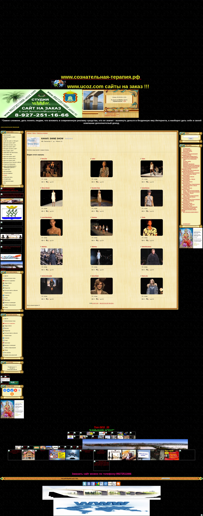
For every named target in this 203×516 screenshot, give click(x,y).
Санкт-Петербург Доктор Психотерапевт (188, 174)
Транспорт (7, 300)
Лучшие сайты (187, 161)
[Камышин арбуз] (96, 434)
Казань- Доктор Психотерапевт (191, 191)
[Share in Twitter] (84, 485)
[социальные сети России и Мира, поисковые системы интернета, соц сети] (112, 115)
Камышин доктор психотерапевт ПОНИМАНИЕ (189, 206)
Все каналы (7, 352)
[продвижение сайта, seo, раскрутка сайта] (14, 380)
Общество (7, 288)
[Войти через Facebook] (12, 390)
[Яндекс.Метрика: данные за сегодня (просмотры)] (5, 382)
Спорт (6, 297)
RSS (125, 101)
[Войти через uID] (4, 390)
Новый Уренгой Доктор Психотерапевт (188, 197)
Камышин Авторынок (188, 163)
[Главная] (116, 111)
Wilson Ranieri (46, 187)
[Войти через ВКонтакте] (8, 390)
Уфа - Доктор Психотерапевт (191, 195)
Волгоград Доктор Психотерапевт (186, 182)
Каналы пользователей (10, 355)
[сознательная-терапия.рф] (60, 78)
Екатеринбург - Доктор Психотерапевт (188, 179)
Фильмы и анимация (9, 302)
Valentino (44, 246)
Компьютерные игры (9, 278)
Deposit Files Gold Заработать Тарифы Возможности (190, 171)
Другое (6, 275)
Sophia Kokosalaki (47, 275)
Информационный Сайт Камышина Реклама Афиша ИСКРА (188, 209)
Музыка (6, 285)
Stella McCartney (146, 246)
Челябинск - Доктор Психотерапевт (187, 193)
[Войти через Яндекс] (15, 390)
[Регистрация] (121, 111)
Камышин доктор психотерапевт (186, 152)
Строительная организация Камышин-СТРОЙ (189, 154)
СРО (184, 160)
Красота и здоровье (9, 280)
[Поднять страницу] (202, 515)
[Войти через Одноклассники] (12, 394)
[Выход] (11, 244)
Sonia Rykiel (95, 275)
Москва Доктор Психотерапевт (191, 172)
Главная (29, 133)
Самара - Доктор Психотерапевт (186, 188)
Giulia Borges (145, 187)
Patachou (94, 217)
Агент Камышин (187, 150)
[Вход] (127, 111)
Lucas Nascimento (47, 217)
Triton (143, 158)
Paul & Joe (145, 275)
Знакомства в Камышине (190, 158)
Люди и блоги (8, 283)
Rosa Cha (44, 158)
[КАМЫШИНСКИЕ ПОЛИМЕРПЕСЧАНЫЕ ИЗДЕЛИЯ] (43, 449)
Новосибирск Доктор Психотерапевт (187, 177)
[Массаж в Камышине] (76, 434)
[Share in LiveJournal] (101, 485)
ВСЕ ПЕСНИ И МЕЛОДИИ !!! (190, 212)
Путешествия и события (11, 290)
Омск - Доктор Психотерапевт (191, 190)
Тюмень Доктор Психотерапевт (191, 199)
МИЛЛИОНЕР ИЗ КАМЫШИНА (189, 157)
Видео (34, 133)
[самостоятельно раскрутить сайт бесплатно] (5, 380)
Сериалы (6, 295)
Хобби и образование (10, 305)
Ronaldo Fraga (96, 187)
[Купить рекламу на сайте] (12, 267)
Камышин (185, 162)
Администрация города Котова (191, 166)
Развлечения (7, 292)
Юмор (6, 307)
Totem (143, 217)
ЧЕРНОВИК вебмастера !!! (190, 156)
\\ (103, 111)
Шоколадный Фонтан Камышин (191, 165)
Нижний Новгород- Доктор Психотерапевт (189, 186)
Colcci (93, 158)
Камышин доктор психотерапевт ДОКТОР (188, 204)
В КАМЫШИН (186, 148)
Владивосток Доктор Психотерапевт (187, 201)
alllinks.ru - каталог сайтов (8, 268)
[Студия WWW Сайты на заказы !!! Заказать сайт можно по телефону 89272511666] (41, 117)
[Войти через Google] (19, 390)
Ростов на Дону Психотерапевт (191, 184)
